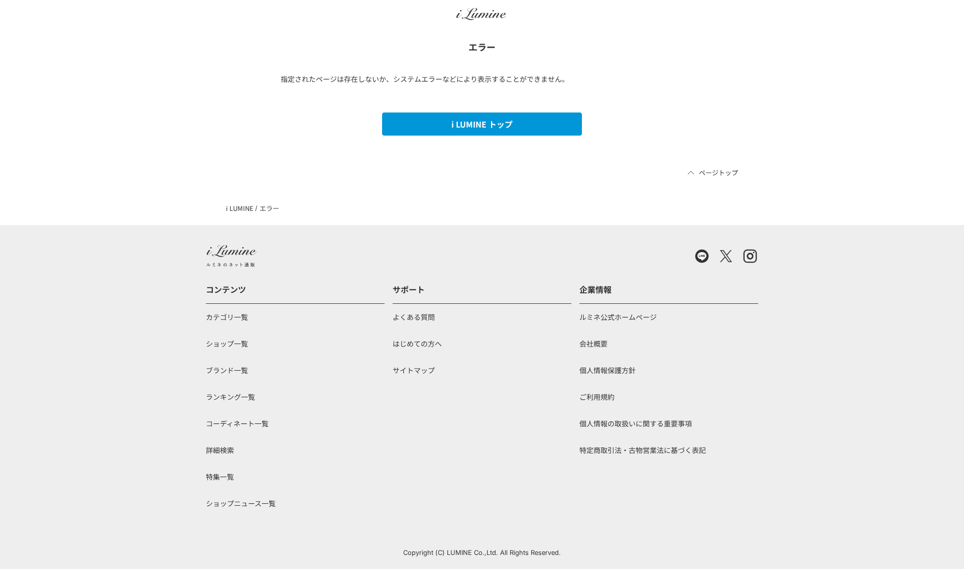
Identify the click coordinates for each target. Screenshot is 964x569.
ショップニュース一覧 (241, 503)
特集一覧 (220, 477)
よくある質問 (414, 317)
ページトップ (718, 172)
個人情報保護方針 (607, 370)
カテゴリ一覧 (227, 317)
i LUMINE (240, 208)
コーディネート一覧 (237, 423)
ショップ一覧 (227, 343)
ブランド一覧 (227, 370)
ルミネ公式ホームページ (618, 317)
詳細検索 (220, 450)
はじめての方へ (417, 343)
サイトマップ (414, 370)
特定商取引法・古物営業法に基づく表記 (642, 450)
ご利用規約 (597, 397)
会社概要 (593, 343)
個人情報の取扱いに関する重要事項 (635, 423)
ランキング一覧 (230, 397)
